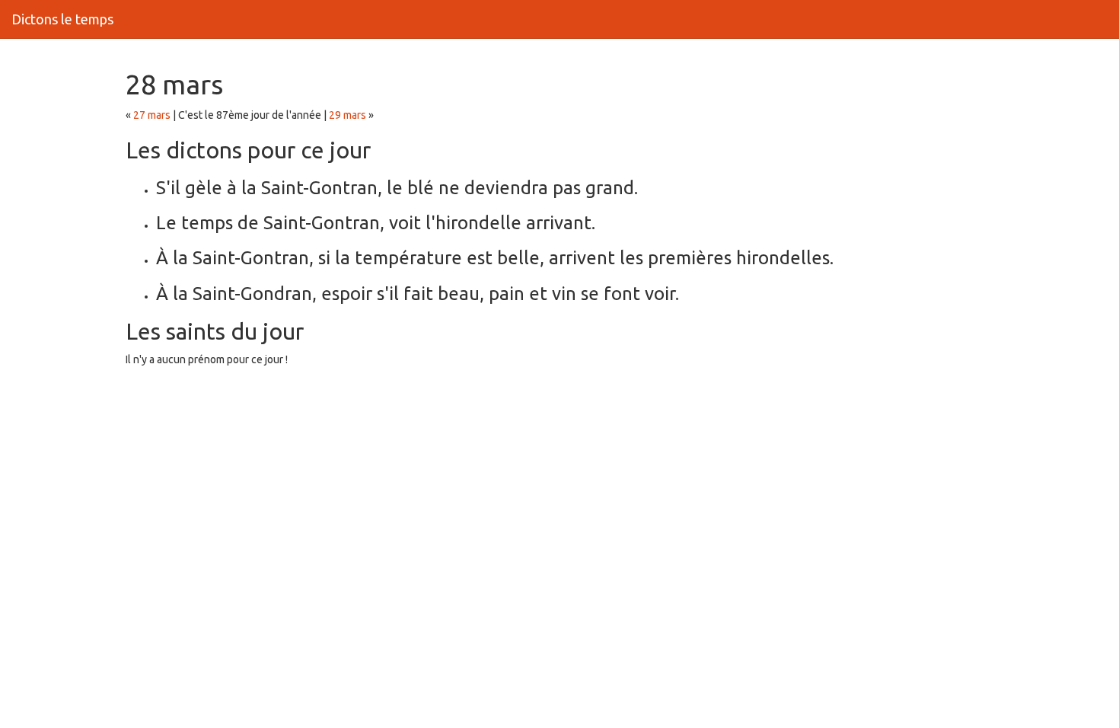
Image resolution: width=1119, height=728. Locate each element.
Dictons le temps (62, 19)
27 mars (152, 115)
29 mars (347, 115)
